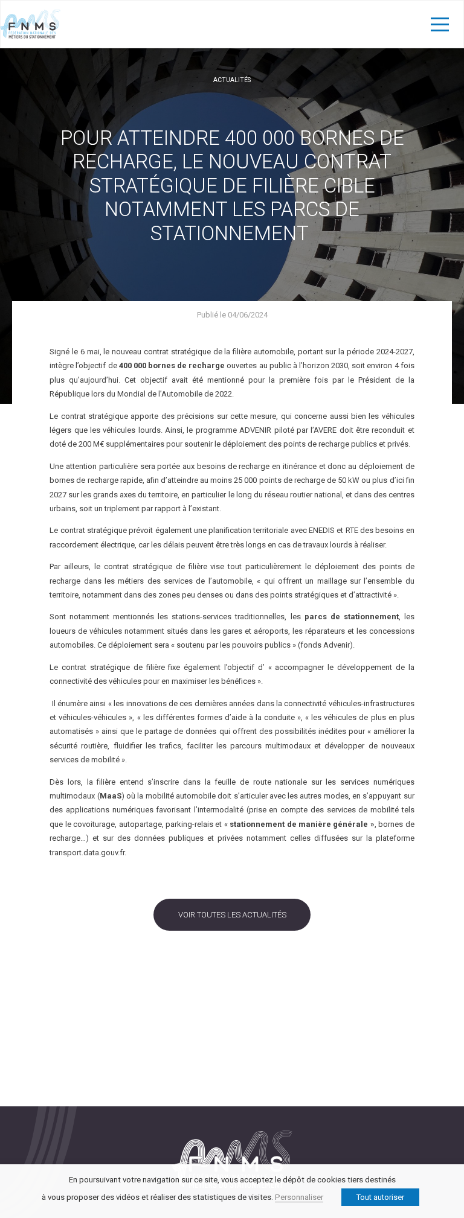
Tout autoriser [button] (380, 1197)
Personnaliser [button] (299, 1197)
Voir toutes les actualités (232, 914)
